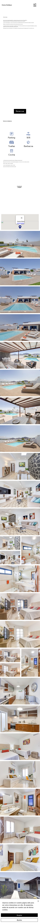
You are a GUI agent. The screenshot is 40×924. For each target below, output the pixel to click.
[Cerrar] (37, 902)
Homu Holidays (7, 5)
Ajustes (19, 920)
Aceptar (19, 915)
